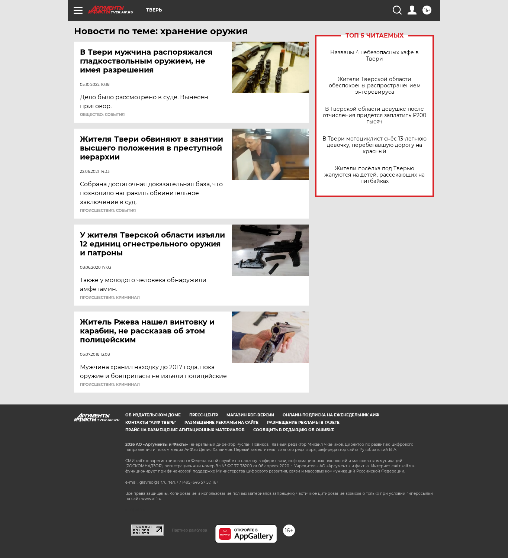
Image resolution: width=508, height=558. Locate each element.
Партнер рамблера (189, 530)
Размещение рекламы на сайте (221, 422)
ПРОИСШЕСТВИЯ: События (108, 211)
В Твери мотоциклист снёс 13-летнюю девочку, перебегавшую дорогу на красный (374, 145)
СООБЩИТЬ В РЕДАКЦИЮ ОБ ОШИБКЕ (293, 430)
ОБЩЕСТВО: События (102, 115)
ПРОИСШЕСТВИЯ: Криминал (110, 298)
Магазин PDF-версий (250, 415)
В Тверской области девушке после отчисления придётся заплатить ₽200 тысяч (374, 115)
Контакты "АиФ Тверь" (150, 422)
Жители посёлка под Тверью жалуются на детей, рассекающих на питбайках (374, 174)
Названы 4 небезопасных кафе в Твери (374, 55)
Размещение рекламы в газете (303, 422)
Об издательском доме (153, 415)
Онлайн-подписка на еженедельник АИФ (331, 415)
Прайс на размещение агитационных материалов (185, 430)
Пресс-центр (203, 415)
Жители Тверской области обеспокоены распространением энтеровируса (375, 85)
